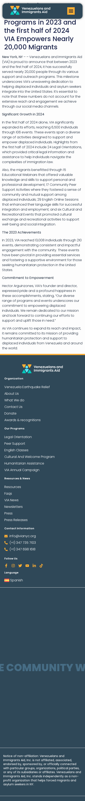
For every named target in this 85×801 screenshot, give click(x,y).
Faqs (8, 493)
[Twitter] (20, 566)
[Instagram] (13, 566)
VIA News (11, 500)
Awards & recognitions (22, 420)
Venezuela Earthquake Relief (27, 387)
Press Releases (16, 520)
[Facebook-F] (6, 566)
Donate (10, 413)
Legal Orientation (18, 437)
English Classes (16, 450)
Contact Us (13, 406)
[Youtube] (27, 566)
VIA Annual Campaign (21, 470)
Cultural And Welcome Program (29, 456)
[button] (71, 11)
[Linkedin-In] (34, 566)
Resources (12, 487)
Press (8, 513)
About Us (11, 393)
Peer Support (14, 443)
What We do (14, 400)
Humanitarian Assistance (24, 463)
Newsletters (13, 506)
